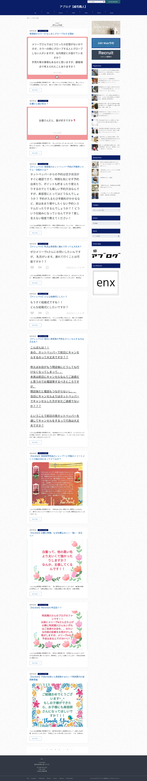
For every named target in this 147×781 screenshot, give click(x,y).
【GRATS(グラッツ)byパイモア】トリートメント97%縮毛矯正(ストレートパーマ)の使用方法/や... (109, 113)
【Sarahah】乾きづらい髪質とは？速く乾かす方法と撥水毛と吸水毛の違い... (109, 121)
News (48, 12)
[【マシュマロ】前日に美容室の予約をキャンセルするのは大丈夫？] (57, 428)
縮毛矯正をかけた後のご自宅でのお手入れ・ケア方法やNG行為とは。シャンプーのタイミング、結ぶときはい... (109, 88)
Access (111, 12)
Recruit (99, 12)
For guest (33, 778)
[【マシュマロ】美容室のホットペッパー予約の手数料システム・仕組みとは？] (57, 221)
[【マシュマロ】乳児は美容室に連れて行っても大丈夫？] (57, 271)
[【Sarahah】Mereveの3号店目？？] (57, 649)
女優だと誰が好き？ (39, 103)
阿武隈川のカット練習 (106, 177)
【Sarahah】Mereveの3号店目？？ (46, 607)
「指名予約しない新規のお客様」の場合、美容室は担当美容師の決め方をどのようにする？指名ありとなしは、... (109, 138)
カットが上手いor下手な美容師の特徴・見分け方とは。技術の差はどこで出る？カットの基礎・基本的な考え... (109, 72)
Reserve (61, 12)
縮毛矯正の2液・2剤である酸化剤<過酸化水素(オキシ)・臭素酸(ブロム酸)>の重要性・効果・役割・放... (109, 105)
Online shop (41, 778)
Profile (73, 12)
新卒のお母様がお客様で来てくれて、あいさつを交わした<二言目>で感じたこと (110, 164)
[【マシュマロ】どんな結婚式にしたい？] (57, 313)
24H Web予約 (114, 1)
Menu (86, 12)
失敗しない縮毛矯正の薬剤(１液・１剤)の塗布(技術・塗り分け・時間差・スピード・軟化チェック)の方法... (109, 146)
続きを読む (35, 90)
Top (35, 12)
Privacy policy (69, 778)
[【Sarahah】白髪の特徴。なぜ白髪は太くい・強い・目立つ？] (57, 582)
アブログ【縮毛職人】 (73, 6)
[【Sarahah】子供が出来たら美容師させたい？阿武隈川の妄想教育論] (57, 726)
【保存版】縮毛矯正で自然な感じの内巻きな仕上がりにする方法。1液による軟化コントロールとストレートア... (109, 130)
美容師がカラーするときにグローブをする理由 (52, 33)
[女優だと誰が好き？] (57, 139)
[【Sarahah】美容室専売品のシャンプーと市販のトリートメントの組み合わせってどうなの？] (57, 505)
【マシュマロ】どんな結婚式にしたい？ (48, 296)
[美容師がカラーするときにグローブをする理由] (57, 78)
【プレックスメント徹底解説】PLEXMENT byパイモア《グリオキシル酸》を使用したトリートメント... (109, 80)
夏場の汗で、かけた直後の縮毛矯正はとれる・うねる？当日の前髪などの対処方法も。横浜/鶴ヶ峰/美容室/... (109, 97)
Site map (62, 778)
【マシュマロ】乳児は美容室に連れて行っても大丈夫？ (56, 246)
